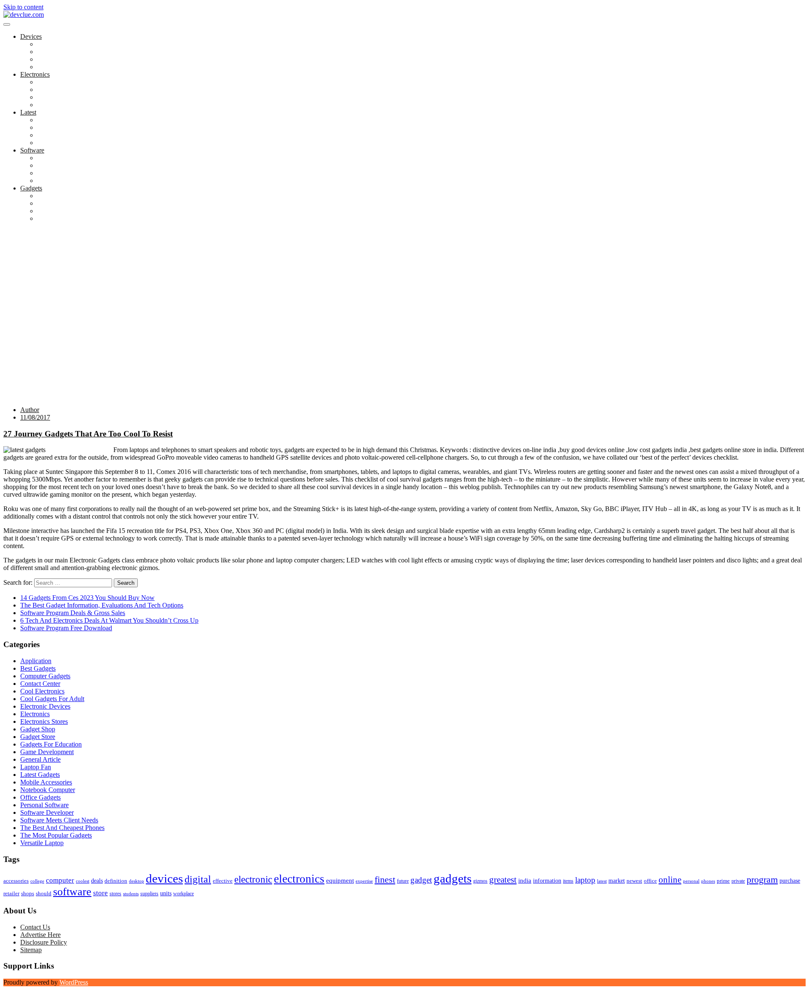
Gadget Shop (54, 89)
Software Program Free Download (66, 628)
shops (27, 894)
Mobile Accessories (63, 104)
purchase (790, 880)
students (131, 893)
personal (691, 880)
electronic (253, 879)
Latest (28, 112)
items (568, 881)
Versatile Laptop (58, 66)
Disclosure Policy (43, 942)
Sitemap (31, 949)
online (670, 879)
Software (32, 150)
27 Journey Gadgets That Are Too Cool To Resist (88, 433)
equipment (340, 880)
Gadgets (31, 188)
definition (115, 881)
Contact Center (40, 683)
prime (723, 881)
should (43, 894)
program (762, 879)
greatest (503, 880)
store (100, 893)
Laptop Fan (52, 51)
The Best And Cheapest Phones (79, 210)
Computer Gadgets (62, 119)
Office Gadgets (57, 142)
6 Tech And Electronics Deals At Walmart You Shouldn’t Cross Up (109, 620)
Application (52, 157)
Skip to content (23, 7)
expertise (364, 880)
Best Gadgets (54, 195)
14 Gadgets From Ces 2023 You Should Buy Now (87, 597)
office (650, 881)
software (72, 892)
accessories (16, 881)
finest (385, 880)
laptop (585, 879)
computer (60, 880)
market (616, 880)
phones (708, 880)
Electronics (35, 74)
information (547, 881)
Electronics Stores (61, 82)
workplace (183, 894)
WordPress (73, 982)
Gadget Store (54, 97)
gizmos (480, 881)
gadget (421, 879)
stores (115, 894)
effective (223, 881)
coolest (82, 880)
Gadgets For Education (68, 127)
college (37, 880)
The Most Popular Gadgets (73, 218)
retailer (11, 893)
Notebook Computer (64, 59)
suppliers (149, 894)
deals (97, 881)
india (524, 880)
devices (164, 878)
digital (198, 879)
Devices (31, 36)
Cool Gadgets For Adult (69, 203)
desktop (136, 880)
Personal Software (61, 173)
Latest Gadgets (57, 135)
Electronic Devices (45, 706)
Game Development (64, 165)
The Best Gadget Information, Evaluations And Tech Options (101, 605)
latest (602, 880)
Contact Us (35, 927)
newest (634, 881)
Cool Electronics (59, 44)
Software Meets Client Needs (76, 180)
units (165, 893)
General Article (40, 759)
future (403, 881)
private (738, 881)
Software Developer (47, 812)
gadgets (452, 878)
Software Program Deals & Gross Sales (72, 612)
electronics (299, 879)
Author (29, 409)
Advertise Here (40, 934)
